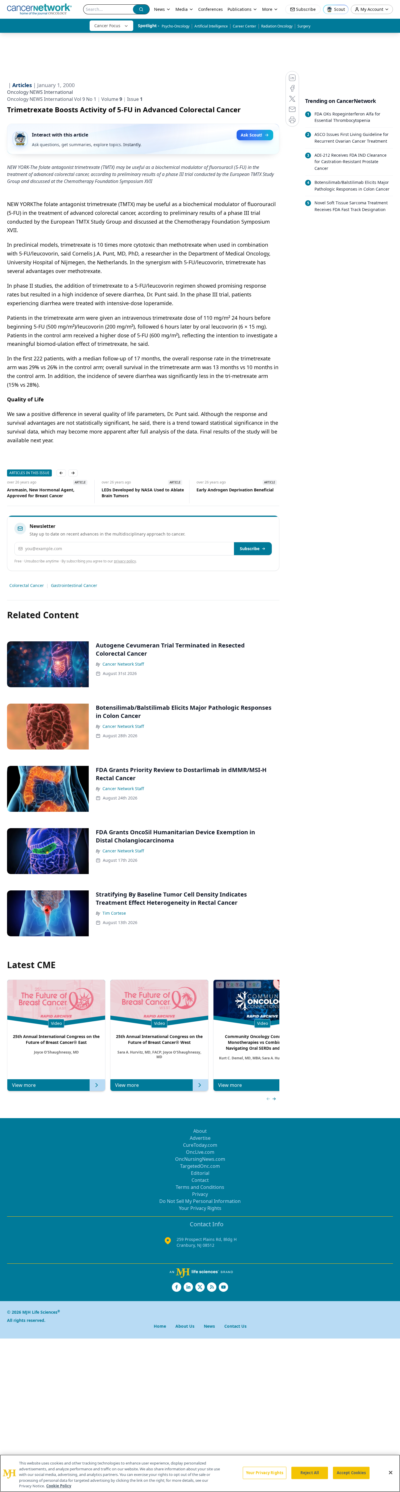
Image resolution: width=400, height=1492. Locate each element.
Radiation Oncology (277, 26)
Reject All (309, 1472)
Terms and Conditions (200, 1187)
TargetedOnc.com (200, 1166)
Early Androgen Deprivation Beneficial (234, 490)
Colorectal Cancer (26, 585)
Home (160, 1326)
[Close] (390, 1472)
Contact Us (235, 1326)
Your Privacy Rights (200, 1208)
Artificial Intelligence (211, 26)
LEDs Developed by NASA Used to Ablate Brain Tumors (143, 492)
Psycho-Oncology (175, 26)
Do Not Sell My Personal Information (200, 1201)
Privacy (200, 1194)
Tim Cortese (114, 913)
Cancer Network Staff (123, 664)
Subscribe (249, 548)
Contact (200, 1180)
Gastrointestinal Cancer (74, 585)
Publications (240, 9)
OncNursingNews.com (200, 1159)
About (200, 1131)
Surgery (304, 26)
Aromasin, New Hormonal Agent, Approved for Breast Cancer (40, 492)
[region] (200, 1473)
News (159, 9)
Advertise (200, 1138)
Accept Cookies (351, 1472)
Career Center (244, 26)
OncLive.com (200, 1152)
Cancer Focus (107, 25)
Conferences (210, 9)
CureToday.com (200, 1145)
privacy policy (125, 561)
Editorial (200, 1173)
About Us (184, 1326)
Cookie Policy (58, 1485)
